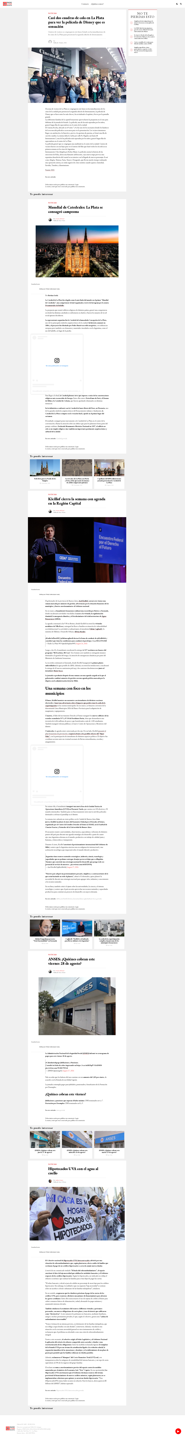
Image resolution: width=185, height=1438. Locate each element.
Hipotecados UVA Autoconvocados (76, 1260)
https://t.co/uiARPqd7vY (86, 1065)
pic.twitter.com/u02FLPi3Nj (81, 864)
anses (58, 1110)
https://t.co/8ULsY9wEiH (97, 641)
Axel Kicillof (83, 601)
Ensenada (76, 899)
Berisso (70, 899)
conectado (64, 187)
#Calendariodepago (53, 1062)
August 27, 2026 (73, 867)
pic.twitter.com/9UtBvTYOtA (57, 1068)
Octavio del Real (60, 219)
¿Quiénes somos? (97, 4)
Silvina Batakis (80, 632)
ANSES (85, 1053)
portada (64, 438)
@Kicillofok (101, 638)
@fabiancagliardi (67, 638)
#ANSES (99, 1065)
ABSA (58, 899)
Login (76, 184)
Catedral (59, 438)
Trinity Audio (49, 594)
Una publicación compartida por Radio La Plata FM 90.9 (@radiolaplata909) (57, 802)
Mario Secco (58, 671)
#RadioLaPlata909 (52, 638)
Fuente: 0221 (50, 170)
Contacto (85, 4)
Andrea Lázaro (59, 1180)
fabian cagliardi (83, 899)
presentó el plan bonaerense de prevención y (75, 733)
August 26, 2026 (81, 643)
